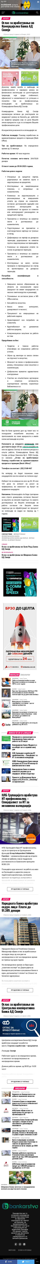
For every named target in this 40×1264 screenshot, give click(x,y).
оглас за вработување (12, 540)
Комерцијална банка (11, 536)
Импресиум (12, 1250)
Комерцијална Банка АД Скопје (15, 538)
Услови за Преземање (24, 1250)
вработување (19, 534)
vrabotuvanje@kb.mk (30, 447)
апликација (29, 444)
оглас (32, 538)
